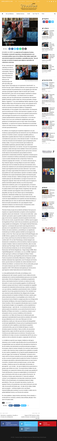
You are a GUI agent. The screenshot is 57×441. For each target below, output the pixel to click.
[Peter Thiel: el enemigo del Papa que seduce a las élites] (45, 56)
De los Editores (22, 1)
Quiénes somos (29, 1)
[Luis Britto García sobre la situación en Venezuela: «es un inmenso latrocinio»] (45, 32)
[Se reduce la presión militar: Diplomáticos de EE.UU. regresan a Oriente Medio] (45, 203)
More (38, 1)
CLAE (35, 1)
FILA (43, 13)
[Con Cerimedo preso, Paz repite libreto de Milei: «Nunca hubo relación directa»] (45, 44)
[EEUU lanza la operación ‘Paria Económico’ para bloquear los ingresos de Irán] (45, 191)
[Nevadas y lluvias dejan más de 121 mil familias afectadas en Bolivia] (45, 84)
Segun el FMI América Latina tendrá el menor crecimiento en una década (30, 417)
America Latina (8, 402)
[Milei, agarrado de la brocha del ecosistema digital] (45, 67)
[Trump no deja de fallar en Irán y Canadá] (45, 214)
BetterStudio (43, 437)
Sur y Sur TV (36, 13)
